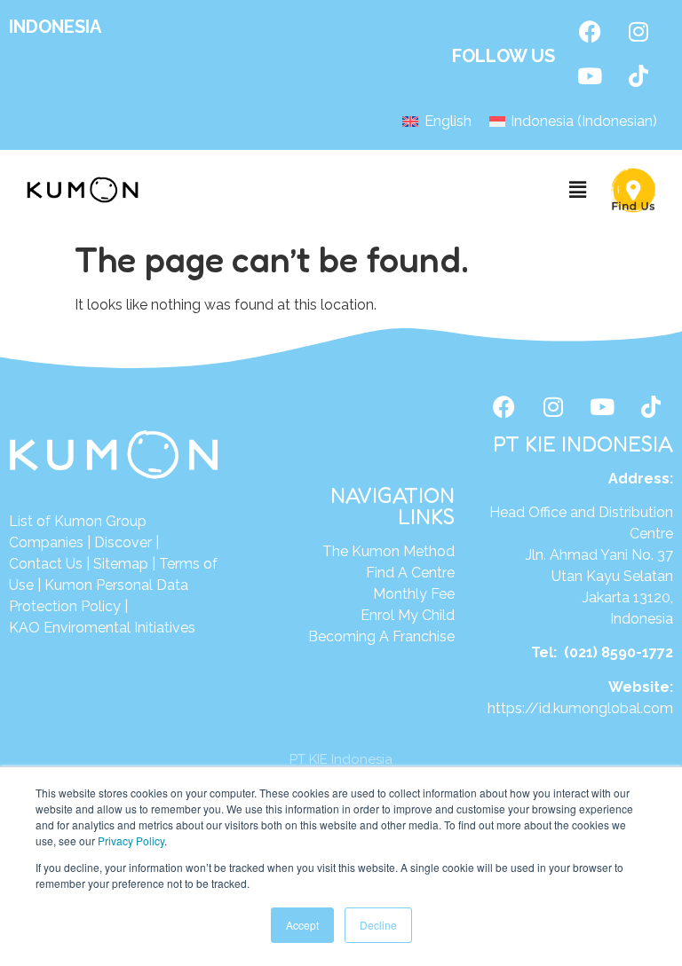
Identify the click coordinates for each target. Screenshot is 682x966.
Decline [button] (378, 924)
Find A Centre (410, 572)
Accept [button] (302, 924)
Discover (123, 542)
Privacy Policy (131, 840)
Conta (29, 563)
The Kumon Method (388, 551)
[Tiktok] (638, 75)
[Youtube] (589, 75)
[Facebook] (589, 31)
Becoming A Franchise (381, 636)
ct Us (66, 563)
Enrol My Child (408, 615)
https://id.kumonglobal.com (580, 708)
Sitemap (120, 563)
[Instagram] (638, 31)
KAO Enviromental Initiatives (102, 627)
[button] (578, 190)
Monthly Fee (414, 593)
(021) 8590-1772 (618, 652)
